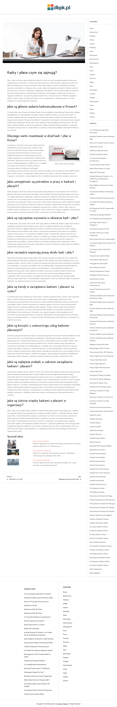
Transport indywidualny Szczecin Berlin (101, 411)
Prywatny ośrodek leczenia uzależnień (102, 334)
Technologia (93, 90)
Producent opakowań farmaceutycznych (102, 198)
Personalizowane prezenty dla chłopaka (102, 507)
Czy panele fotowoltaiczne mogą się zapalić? (101, 203)
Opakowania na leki (96, 147)
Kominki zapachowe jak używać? (100, 165)
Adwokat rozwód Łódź (97, 480)
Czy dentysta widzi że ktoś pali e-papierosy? (100, 250)
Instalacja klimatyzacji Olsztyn (99, 523)
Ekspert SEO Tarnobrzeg (97, 172)
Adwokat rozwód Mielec (97, 457)
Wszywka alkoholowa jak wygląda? (101, 515)
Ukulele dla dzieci (95, 415)
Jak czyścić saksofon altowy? (99, 527)
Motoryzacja (93, 55)
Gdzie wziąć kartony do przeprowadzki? (102, 239)
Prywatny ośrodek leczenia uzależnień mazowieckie (102, 329)
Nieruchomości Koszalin (97, 279)
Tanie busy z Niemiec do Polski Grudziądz (99, 402)
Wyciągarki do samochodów (99, 263)
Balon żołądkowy (95, 573)
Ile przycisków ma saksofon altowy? (101, 546)
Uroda (91, 105)
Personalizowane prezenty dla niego (101, 496)
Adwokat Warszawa (96, 434)
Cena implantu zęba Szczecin (99, 260)
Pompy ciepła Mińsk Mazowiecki (100, 367)
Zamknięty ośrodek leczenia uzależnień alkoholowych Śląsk (102, 297)
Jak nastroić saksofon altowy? (99, 565)
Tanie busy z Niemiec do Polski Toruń (101, 397)
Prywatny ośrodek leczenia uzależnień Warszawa (102, 339)
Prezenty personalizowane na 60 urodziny (100, 290)
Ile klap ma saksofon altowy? (99, 531)
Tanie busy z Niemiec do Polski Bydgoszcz (99, 392)
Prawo (92, 71)
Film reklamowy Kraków (97, 488)
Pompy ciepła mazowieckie (98, 360)
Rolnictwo (93, 78)
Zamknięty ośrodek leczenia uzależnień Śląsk (102, 303)
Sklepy (92, 82)
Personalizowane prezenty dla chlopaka (102, 511)
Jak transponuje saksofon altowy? (100, 558)
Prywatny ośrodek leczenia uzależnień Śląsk (102, 309)
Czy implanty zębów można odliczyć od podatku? (102, 244)
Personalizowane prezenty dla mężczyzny (102, 504)
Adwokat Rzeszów (95, 423)
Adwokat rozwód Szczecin (98, 484)
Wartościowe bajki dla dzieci (99, 150)
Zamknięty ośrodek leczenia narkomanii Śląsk (102, 137)
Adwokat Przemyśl (95, 427)
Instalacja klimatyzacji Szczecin (99, 519)
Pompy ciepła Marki (96, 371)
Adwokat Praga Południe (97, 438)
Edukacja (92, 36)
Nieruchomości (94, 59)
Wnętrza (92, 113)
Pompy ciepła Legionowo (98, 364)
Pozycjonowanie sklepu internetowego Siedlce (101, 193)
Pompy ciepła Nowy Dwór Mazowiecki (102, 356)
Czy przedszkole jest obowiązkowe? (101, 219)
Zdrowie (92, 117)
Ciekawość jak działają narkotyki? (100, 215)
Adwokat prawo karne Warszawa (100, 473)
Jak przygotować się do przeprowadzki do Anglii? (102, 209)
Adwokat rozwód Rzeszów (98, 454)
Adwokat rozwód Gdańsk (97, 477)
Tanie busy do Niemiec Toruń (98, 383)
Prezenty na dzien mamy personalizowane (97, 284)
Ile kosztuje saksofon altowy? (99, 554)
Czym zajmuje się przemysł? (41, 460)
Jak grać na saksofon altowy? (99, 538)
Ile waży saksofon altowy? (98, 534)
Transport (92, 94)
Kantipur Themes (63, 704)
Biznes (92, 28)
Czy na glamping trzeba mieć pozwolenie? (99, 131)
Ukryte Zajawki (94, 101)
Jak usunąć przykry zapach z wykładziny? (98, 223)
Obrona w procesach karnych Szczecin (102, 143)
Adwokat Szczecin (95, 442)
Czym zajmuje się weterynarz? (42, 450)
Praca (91, 67)
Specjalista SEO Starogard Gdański (100, 446)
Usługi (91, 109)
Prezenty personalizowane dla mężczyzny (102, 500)
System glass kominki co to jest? (100, 168)
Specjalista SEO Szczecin (97, 450)
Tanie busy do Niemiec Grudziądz (100, 375)
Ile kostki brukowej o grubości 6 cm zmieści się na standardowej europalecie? (101, 178)
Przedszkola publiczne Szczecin (99, 275)
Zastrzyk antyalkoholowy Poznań (100, 271)
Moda (91, 51)
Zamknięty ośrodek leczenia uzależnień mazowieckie (102, 316)
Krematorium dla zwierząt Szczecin (100, 387)
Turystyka (92, 98)
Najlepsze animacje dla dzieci (99, 344)
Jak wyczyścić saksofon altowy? (100, 561)
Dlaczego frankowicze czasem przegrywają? (99, 234)
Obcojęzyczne (94, 63)
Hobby (92, 40)
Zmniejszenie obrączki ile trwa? (100, 229)
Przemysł (92, 74)
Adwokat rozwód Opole (97, 461)
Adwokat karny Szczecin (97, 465)
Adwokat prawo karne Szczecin (99, 469)
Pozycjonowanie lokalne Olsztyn (100, 256)
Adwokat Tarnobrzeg (96, 419)
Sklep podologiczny (96, 569)
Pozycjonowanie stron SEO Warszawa (101, 352)
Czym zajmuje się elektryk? (41, 441)
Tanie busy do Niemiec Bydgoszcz (100, 379)
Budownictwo (94, 32)
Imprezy (92, 44)
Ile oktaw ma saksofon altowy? (99, 550)
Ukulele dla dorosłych (96, 430)
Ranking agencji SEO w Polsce (99, 348)
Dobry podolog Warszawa (98, 542)
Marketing (93, 47)
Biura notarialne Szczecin (97, 267)
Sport (91, 86)
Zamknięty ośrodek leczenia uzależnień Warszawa (102, 322)
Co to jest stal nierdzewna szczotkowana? (98, 159)
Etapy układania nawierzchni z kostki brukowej (101, 186)
